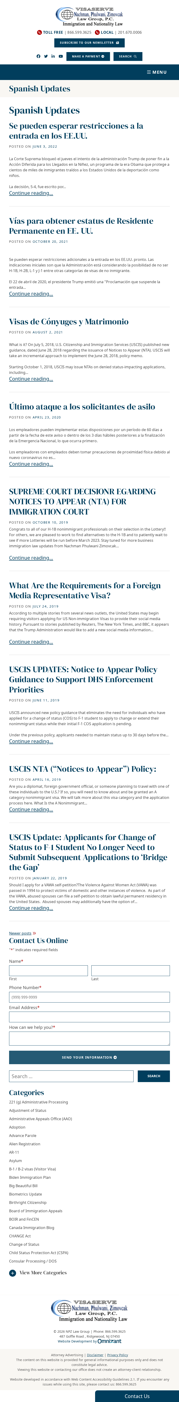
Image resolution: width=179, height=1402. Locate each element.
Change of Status (24, 1244)
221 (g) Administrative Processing (38, 1102)
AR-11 (14, 1152)
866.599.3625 (126, 1384)
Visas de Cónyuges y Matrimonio (69, 321)
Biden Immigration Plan (30, 1177)
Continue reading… (31, 193)
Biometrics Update (25, 1194)
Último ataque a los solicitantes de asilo (82, 406)
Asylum (15, 1160)
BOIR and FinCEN (24, 1219)
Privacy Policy (117, 1355)
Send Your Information (87, 1057)
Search (126, 56)
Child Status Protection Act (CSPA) (38, 1252)
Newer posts (20, 933)
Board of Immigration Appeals (35, 1210)
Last (95, 978)
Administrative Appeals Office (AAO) (40, 1118)
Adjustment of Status (27, 1110)
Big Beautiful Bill (23, 1185)
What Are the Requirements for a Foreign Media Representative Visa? (85, 590)
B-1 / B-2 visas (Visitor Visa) (32, 1169)
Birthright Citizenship (28, 1202)
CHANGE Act (20, 1236)
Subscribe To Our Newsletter (87, 43)
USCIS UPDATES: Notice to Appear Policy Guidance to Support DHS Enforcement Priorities (83, 679)
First (13, 978)
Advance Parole (22, 1135)
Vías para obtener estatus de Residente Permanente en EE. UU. (81, 225)
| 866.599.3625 (67, 32)
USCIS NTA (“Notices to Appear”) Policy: (82, 768)
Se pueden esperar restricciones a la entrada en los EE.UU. (76, 130)
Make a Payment (86, 56)
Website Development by (89, 1341)
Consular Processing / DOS (33, 1261)
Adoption (17, 1127)
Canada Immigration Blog (31, 1227)
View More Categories (43, 1273)
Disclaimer (95, 1355)
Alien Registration (24, 1143)
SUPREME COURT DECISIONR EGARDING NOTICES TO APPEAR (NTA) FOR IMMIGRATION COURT (82, 501)
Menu (159, 72)
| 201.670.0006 (121, 32)
